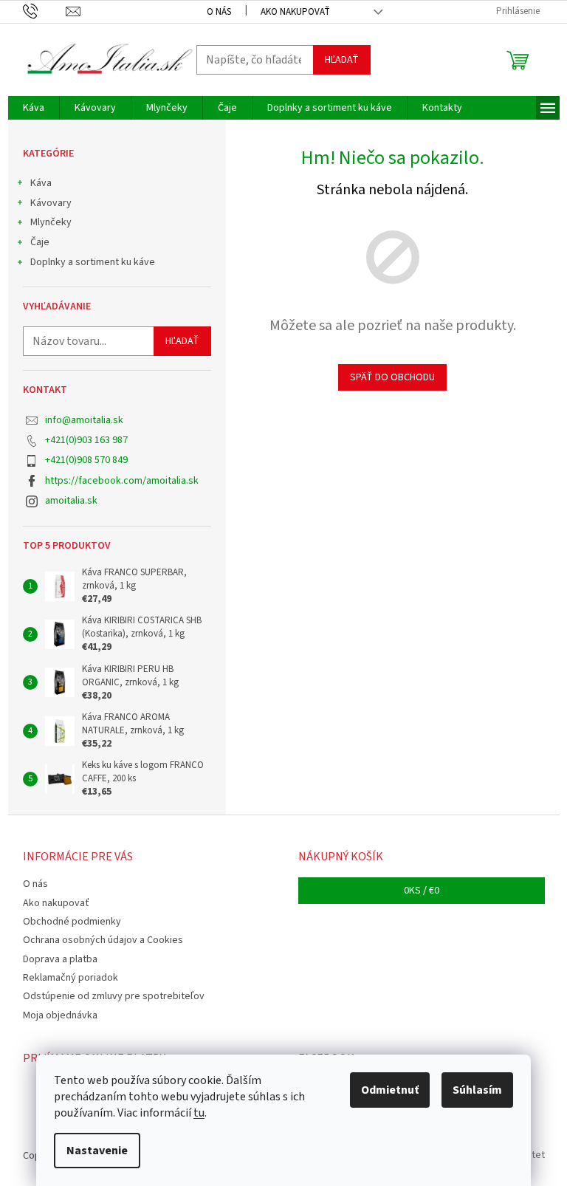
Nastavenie (97, 1150)
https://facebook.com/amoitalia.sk (122, 480)
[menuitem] (33, 108)
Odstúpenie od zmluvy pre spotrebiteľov (114, 996)
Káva (41, 183)
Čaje (39, 242)
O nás (219, 11)
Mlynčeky (51, 222)
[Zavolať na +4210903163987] (44, 11)
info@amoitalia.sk (84, 420)
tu (199, 1113)
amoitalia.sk (71, 500)
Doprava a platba (60, 959)
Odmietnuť (390, 1090)
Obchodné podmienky (72, 921)
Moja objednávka (60, 1015)
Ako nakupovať (295, 11)
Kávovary (51, 203)
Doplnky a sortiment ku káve (92, 262)
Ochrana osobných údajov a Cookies (103, 940)
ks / (421, 890)
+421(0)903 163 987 (86, 440)
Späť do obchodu (392, 377)
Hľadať (342, 59)
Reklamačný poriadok (70, 977)
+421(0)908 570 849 (86, 460)
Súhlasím (477, 1090)
